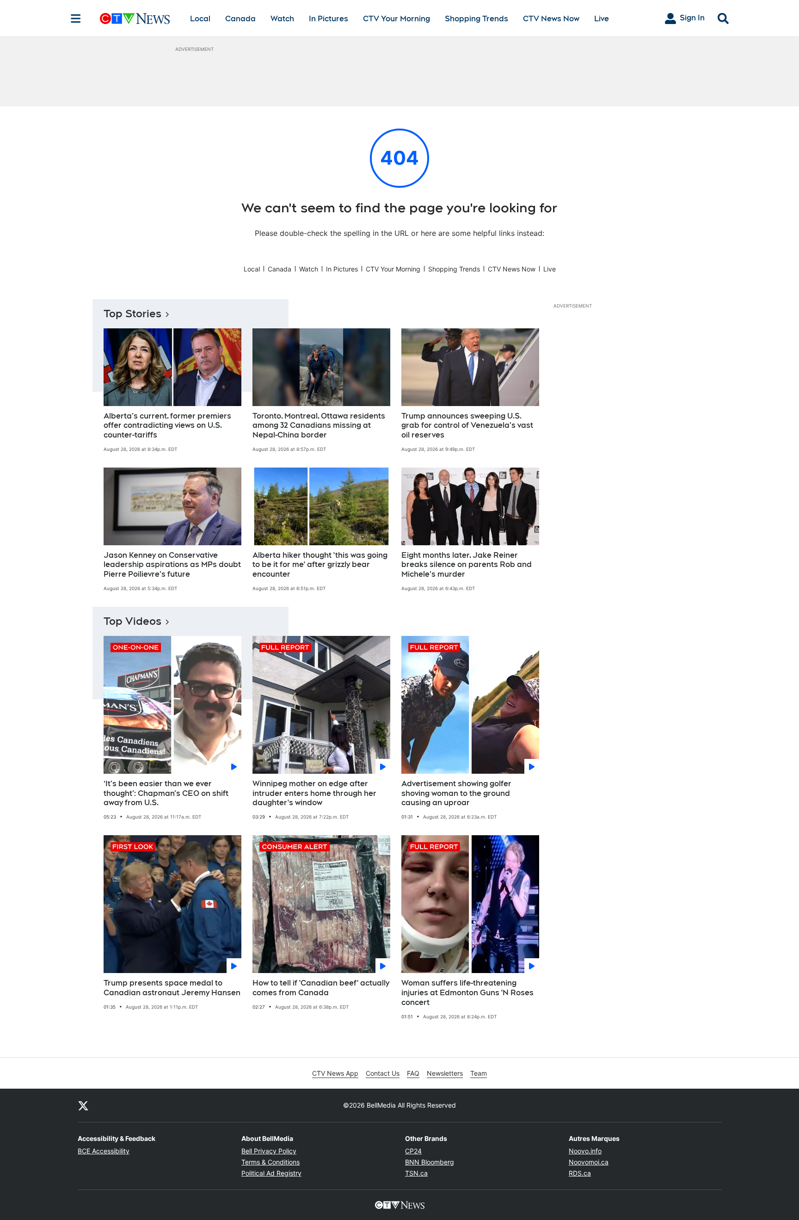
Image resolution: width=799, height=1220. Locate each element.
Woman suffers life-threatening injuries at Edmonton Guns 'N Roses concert (467, 993)
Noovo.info (585, 1151)
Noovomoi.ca (588, 1162)
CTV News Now (551, 18)
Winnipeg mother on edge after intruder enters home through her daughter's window (314, 793)
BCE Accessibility (103, 1151)
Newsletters (445, 1073)
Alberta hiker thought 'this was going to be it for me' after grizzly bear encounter (319, 565)
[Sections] (76, 18)
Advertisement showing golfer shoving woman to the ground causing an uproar (456, 793)
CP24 (413, 1151)
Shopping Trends (476, 18)
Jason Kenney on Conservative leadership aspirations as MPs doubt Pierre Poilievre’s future (172, 565)
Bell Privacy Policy (268, 1151)
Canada (240, 18)
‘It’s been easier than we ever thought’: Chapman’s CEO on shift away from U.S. (166, 793)
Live (601, 18)
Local (200, 18)
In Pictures (328, 18)
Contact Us (383, 1073)
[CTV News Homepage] (135, 18)
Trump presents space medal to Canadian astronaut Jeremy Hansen (172, 988)
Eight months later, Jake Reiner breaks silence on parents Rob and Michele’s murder (466, 565)
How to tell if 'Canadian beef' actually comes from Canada (320, 988)
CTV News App (335, 1073)
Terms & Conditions (270, 1162)
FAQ (413, 1073)
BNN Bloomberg (429, 1162)
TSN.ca (416, 1173)
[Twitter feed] (83, 1105)
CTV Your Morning (396, 18)
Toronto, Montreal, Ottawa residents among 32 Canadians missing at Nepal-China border (318, 426)
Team (478, 1073)
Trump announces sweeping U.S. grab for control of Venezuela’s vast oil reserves (467, 426)
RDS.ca (580, 1173)
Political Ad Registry (271, 1173)
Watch (282, 18)
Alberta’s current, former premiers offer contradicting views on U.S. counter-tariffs (167, 426)
